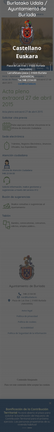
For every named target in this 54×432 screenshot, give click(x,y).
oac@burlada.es (27, 83)
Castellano (27, 48)
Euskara (27, 56)
